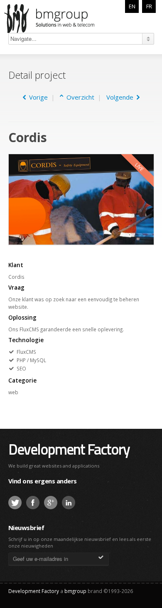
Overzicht (78, 97)
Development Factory (69, 449)
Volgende (121, 97)
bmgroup (59, 18)
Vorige (37, 97)
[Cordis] (81, 198)
